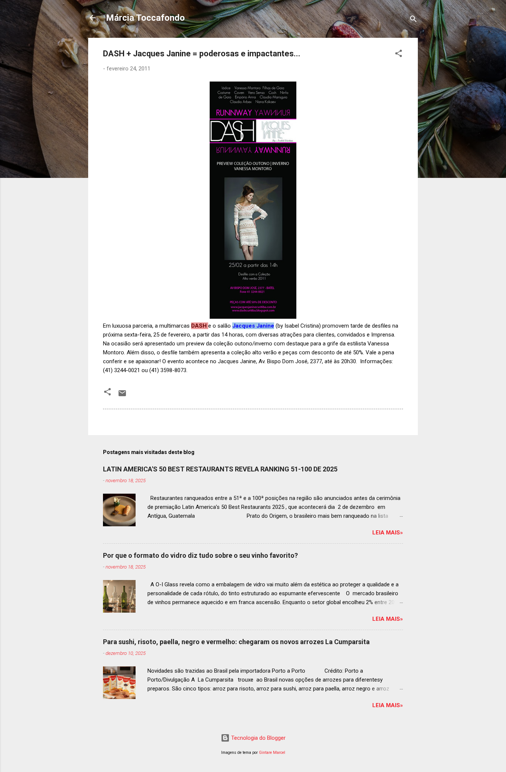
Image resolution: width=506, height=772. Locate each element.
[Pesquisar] (413, 20)
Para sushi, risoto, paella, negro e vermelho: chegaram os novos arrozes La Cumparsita (236, 642)
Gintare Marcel (272, 752)
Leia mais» (387, 532)
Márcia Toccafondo (145, 18)
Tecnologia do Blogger (258, 738)
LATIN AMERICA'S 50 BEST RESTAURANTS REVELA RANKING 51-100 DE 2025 (220, 469)
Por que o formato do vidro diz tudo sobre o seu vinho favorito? (200, 555)
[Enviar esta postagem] (122, 395)
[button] (398, 54)
